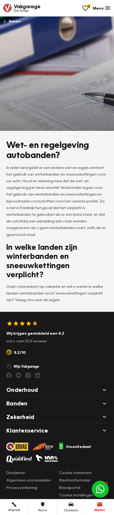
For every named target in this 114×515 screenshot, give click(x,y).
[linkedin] (37, 375)
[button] (100, 489)
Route (42, 510)
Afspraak (14, 510)
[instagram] (28, 375)
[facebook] (9, 375)
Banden (14, 21)
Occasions (71, 510)
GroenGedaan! (78, 447)
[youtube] (18, 375)
